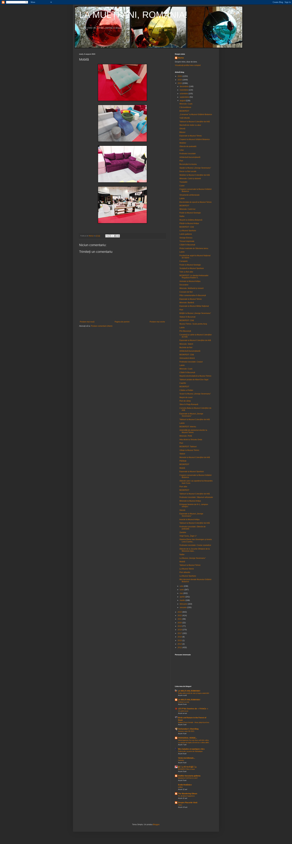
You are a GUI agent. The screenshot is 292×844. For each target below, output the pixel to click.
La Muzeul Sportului (187, 231)
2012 (180, 647)
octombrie (184, 94)
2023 (180, 612)
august (183, 101)
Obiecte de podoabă (187, 146)
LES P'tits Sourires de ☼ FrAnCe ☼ (193, 709)
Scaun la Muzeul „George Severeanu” (195, 394)
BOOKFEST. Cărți (186, 227)
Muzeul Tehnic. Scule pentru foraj (193, 324)
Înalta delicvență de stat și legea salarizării (193, 693)
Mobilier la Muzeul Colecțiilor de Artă (194, 175)
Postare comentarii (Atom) (101, 326)
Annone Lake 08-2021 (186, 731)
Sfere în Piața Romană (188, 404)
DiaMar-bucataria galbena (189, 776)
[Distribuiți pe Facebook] (115, 235)
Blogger (156, 824)
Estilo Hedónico (185, 785)
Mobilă (182, 468)
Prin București (185, 331)
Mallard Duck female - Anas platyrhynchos (193, 722)
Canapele (183, 261)
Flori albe (183, 487)
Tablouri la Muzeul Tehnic (190, 565)
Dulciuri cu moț (183, 702)
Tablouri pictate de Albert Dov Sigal (193, 380)
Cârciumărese (185, 107)
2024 (180, 83)
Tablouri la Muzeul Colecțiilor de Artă (194, 122)
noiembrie (184, 90)
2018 (180, 630)
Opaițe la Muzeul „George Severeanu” (195, 168)
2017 (180, 633)
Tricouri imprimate (186, 241)
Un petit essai (183, 711)
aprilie (182, 597)
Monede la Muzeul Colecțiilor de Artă (194, 457)
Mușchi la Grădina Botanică (190, 220)
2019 (180, 626)
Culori (181, 186)
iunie (182, 590)
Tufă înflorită (184, 118)
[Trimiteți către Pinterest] (118, 235)
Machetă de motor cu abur (190, 125)
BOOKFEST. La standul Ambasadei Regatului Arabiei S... (193, 276)
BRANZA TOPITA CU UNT (188, 778)
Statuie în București (187, 317)
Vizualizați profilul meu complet (188, 65)
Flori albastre (184, 572)
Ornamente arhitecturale (189, 195)
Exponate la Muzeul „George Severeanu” (191, 415)
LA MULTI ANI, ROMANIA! (189, 691)
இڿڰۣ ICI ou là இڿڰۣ (187, 767)
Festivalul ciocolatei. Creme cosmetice (195, 545)
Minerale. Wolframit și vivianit (191, 288)
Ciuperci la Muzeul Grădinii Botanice (194, 139)
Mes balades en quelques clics (191, 749)
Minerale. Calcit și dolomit (190, 178)
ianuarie (183, 607)
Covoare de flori (186, 292)
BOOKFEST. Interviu (187, 427)
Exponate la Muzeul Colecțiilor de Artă (195, 340)
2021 (180, 619)
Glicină (182, 129)
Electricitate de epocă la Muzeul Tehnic (195, 202)
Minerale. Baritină (186, 303)
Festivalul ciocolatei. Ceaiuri (191, 362)
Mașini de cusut (185, 397)
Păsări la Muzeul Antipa (189, 223)
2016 (180, 637)
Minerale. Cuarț (185, 104)
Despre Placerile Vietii (187, 803)
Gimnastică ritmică (187, 358)
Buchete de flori (185, 347)
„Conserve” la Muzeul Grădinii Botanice (195, 114)
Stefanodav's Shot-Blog (188, 729)
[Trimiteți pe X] (112, 235)
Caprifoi (182, 383)
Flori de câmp (185, 401)
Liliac (181, 150)
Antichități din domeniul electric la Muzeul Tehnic (193, 431)
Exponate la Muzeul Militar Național (194, 306)
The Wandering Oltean (187, 794)
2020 (180, 623)
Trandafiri (183, 182)
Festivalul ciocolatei (187, 154)
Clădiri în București (187, 245)
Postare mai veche (157, 322)
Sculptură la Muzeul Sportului (191, 268)
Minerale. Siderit (186, 344)
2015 (180, 640)
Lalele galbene (185, 234)
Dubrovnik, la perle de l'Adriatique (190, 751)
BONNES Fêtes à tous (186, 769)
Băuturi (182, 132)
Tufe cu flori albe (186, 272)
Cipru (180, 805)
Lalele (182, 198)
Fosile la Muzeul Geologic (190, 213)
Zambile (182, 532)
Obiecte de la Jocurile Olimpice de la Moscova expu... (194, 550)
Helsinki (181, 760)
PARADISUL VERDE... (187, 738)
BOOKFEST (184, 111)
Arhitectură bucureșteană (189, 157)
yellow (180, 787)
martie (182, 600)
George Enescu (185, 238)
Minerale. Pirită (185, 436)
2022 (180, 615)
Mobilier (182, 143)
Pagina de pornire (122, 322)
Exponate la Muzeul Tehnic (190, 136)
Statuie (182, 454)
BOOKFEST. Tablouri (188, 447)
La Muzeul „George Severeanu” (192, 558)
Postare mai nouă (87, 322)
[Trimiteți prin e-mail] (106, 235)
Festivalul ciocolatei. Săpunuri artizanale (196, 497)
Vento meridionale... (186, 758)
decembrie (184, 86)
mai (181, 593)
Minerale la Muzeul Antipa (190, 501)
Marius (181, 58)
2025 (180, 80)
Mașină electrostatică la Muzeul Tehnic (195, 376)
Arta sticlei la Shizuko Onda (190, 440)
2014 (180, 644)
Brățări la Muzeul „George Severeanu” (195, 313)
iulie (182, 586)
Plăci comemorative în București (192, 295)
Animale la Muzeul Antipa (189, 281)
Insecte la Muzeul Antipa (189, 519)
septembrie (184, 97)
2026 (180, 76)
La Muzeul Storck (186, 569)
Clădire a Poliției (186, 390)
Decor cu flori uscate (187, 171)
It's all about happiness (186, 796)
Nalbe (181, 216)
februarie (184, 604)
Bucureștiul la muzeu (188, 164)
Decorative (183, 285)
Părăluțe (182, 461)
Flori (181, 161)
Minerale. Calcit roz (187, 209)
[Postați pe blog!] (109, 235)
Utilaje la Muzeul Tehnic (189, 450)
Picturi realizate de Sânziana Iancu (193, 248)
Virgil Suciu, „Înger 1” (188, 536)
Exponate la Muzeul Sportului (191, 471)
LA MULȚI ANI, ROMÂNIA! (133, 15)
